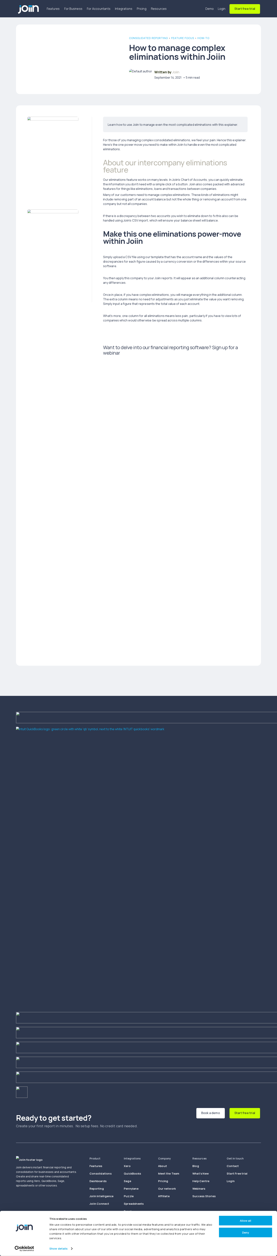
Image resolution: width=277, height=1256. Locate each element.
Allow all (245, 1221)
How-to (203, 38)
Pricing (141, 9)
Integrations (123, 9)
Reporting (97, 1189)
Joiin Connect (99, 1204)
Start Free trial (237, 1173)
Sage (127, 1181)
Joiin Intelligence (102, 1196)
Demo (209, 9)
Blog (195, 1166)
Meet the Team (168, 1173)
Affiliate (164, 1196)
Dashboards (98, 1181)
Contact (233, 1166)
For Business (73, 9)
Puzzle (129, 1196)
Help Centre (200, 1181)
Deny (245, 1232)
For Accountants (98, 9)
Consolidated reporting (148, 38)
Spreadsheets (134, 1204)
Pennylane (131, 1189)
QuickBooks (132, 1173)
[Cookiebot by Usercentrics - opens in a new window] (24, 1248)
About (162, 1166)
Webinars (198, 1189)
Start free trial (244, 9)
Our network (167, 1189)
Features (53, 9)
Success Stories (204, 1196)
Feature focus (182, 38)
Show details (58, 1249)
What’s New (200, 1173)
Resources (159, 9)
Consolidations (101, 1173)
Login (222, 9)
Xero (127, 1166)
